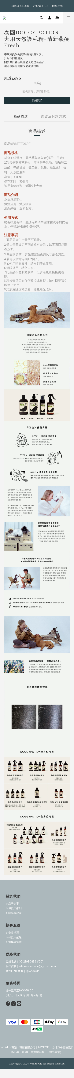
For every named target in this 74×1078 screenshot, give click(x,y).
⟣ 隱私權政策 (14, 913)
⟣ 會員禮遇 (12, 932)
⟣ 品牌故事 (12, 903)
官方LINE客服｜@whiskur (22, 971)
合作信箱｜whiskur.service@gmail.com (31, 966)
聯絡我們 (37, 100)
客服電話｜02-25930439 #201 (24, 961)
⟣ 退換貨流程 (14, 942)
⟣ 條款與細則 (14, 908)
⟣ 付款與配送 (14, 937)
